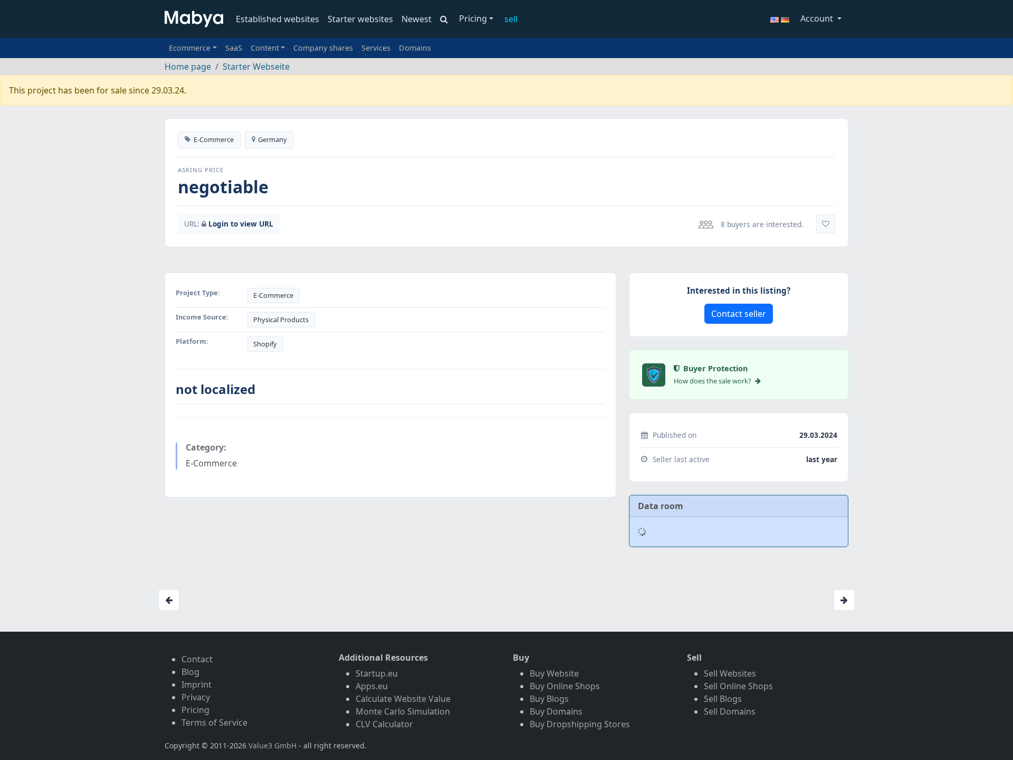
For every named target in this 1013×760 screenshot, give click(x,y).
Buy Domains (556, 711)
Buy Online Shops (565, 686)
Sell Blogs (723, 699)
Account (817, 18)
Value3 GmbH (273, 745)
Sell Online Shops (738, 686)
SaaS (233, 48)
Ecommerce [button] (190, 48)
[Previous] (168, 600)
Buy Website (554, 673)
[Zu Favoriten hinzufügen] (825, 223)
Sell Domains (730, 711)
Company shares (323, 48)
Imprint (196, 684)
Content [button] (265, 48)
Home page (188, 66)
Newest (417, 19)
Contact (197, 659)
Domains (415, 48)
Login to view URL (240, 224)
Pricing (473, 18)
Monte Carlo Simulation (403, 711)
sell (511, 19)
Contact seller (738, 314)
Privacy (195, 697)
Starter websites (360, 19)
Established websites (277, 19)
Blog (190, 672)
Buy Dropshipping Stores (580, 724)
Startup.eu (377, 673)
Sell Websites (730, 673)
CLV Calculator (384, 724)
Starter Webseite (256, 66)
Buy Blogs (549, 699)
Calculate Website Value (403, 699)
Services (375, 48)
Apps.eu (372, 686)
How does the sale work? (713, 381)
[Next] (844, 600)
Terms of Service (214, 722)
